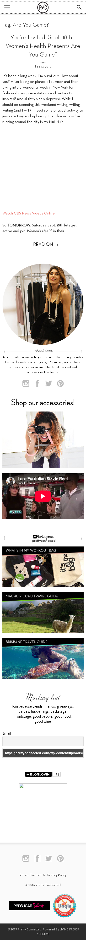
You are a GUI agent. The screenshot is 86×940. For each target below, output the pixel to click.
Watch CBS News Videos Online (28, 213)
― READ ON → (43, 244)
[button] (79, 7)
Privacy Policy (56, 875)
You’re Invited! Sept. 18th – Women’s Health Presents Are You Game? (43, 46)
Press (23, 875)
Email (6, 733)
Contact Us (37, 875)
